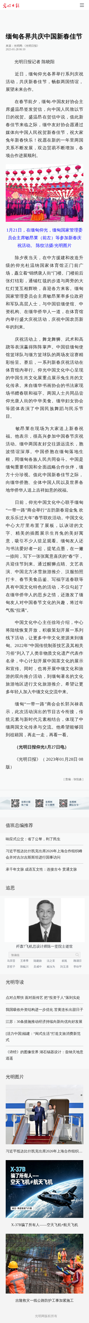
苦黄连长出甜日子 (68, 1010)
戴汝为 (51, 966)
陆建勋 (38, 960)
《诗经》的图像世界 (22, 1052)
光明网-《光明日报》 (26, 45)
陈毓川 (24, 966)
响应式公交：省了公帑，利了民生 (33, 839)
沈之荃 (51, 960)
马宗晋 (11, 960)
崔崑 (64, 960)
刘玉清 (64, 966)
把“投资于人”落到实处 (62, 997)
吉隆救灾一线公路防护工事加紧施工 (44, 1300)
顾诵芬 (77, 960)
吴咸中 (38, 966)
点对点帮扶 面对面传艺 (24, 997)
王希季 (24, 960)
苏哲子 (11, 966)
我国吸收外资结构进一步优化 (29, 1010)
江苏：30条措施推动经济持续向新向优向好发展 (44, 1022)
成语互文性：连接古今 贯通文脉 (51, 869)
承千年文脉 (15, 869)
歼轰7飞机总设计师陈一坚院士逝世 (44, 946)
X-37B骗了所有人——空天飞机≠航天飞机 (44, 1225)
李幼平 (77, 966)
